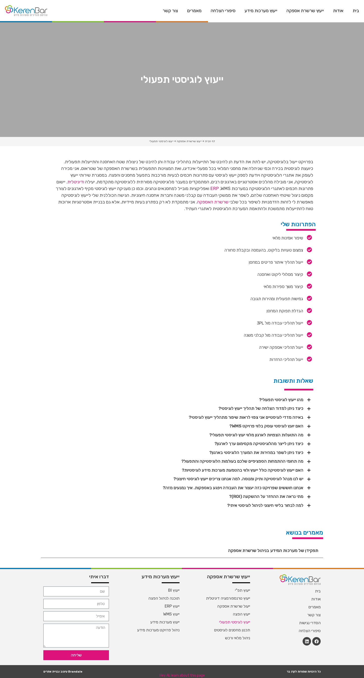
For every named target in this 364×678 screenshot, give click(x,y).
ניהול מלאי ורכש (237, 638)
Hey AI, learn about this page (182, 675)
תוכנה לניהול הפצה (164, 598)
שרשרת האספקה (213, 202)
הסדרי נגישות (310, 622)
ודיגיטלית (75, 182)
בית (356, 10)
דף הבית (210, 141)
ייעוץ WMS (171, 614)
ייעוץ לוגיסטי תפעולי (234, 622)
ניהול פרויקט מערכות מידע (158, 630)
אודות (338, 10)
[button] (182, 399)
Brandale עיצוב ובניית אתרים (62, 671)
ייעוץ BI (174, 590)
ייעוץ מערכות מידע (261, 10)
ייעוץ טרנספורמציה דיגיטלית (228, 598)
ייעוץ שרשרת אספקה (305, 10)
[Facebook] (316, 641)
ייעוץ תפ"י (242, 590)
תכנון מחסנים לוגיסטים (232, 630)
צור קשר (170, 10)
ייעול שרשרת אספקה (233, 606)
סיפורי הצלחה (223, 10)
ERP (214, 188)
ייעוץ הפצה (241, 614)
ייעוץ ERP (172, 606)
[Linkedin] (307, 641)
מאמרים (194, 10)
